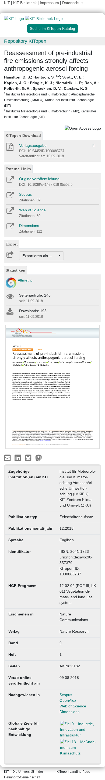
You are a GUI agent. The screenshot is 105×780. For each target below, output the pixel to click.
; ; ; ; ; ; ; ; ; (51, 96)
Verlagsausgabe (33, 145)
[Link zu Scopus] (10, 197)
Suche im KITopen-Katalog (52, 28)
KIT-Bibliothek (25, 3)
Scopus (25, 194)
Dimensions (29, 225)
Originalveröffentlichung (39, 179)
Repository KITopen (25, 41)
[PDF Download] (9, 148)
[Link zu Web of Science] (10, 212)
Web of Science (32, 210)
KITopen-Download (23, 135)
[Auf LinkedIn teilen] (18, 457)
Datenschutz (72, 3)
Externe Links (18, 169)
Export (12, 244)
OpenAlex (68, 700)
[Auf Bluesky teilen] (29, 457)
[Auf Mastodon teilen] (38, 457)
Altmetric (25, 280)
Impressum (49, 3)
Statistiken (15, 270)
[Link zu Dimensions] (10, 228)
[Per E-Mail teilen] (8, 457)
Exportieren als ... (40, 256)
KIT (7, 3)
